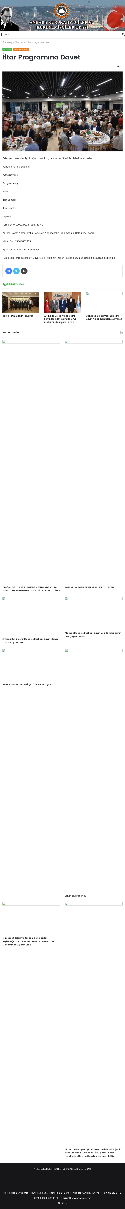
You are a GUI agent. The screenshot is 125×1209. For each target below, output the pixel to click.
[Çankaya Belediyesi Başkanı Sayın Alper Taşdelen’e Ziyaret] (104, 302)
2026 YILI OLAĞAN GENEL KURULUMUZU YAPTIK (89, 587)
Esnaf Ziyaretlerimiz (76, 895)
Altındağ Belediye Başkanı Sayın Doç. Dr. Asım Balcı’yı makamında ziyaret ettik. (60, 319)
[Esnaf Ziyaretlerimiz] (94, 770)
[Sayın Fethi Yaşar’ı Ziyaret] (20, 302)
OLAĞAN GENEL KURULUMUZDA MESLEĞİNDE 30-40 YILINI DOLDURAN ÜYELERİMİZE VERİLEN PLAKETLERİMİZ (31, 589)
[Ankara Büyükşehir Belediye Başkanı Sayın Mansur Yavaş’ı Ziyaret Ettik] (31, 616)
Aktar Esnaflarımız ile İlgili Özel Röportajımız (27, 684)
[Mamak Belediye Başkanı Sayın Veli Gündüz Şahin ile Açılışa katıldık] (94, 613)
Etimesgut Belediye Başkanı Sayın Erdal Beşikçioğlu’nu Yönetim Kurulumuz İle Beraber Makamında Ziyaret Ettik (28, 941)
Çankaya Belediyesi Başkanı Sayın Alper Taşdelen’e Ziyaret (104, 317)
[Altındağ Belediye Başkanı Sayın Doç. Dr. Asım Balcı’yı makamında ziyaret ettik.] (62, 302)
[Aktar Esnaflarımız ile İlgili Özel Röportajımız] (31, 665)
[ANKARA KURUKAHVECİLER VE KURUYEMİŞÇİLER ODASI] (62, 15)
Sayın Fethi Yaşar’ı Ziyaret (17, 315)
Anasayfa (9, 42)
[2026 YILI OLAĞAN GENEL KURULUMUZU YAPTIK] (94, 462)
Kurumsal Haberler (21, 49)
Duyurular (21, 42)
